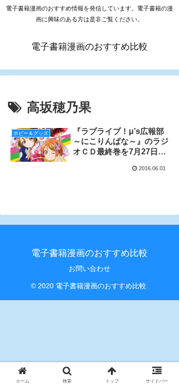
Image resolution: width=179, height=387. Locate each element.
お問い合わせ (89, 268)
